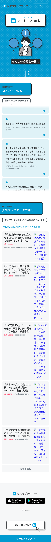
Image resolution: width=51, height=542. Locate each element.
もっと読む (25, 468)
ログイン (41, 6)
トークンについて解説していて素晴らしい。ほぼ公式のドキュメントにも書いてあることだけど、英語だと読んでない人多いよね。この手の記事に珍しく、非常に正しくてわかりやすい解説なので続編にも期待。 (25, 154)
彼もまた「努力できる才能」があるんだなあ (25, 123)
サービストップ (24, 538)
